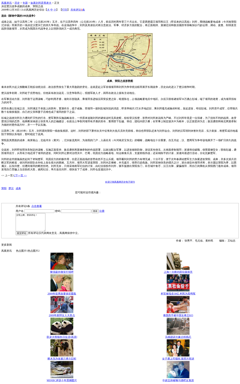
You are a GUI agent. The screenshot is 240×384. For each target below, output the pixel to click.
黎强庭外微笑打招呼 (62, 272)
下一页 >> (21, 175)
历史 (17, 2)
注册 (101, 211)
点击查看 (36, 206)
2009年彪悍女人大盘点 (62, 315)
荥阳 (4, 188)
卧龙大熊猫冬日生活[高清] (62, 337)
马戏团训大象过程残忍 (178, 337)
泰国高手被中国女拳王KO (178, 315)
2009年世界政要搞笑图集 (62, 293)
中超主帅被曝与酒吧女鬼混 (178, 380)
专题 (25, 2)
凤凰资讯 (6, 2)
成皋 (18, 188)
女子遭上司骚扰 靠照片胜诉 (178, 358)
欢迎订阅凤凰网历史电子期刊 (120, 182)
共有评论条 (78, 9)
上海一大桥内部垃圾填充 (178, 272)
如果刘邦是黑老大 (41, 2)
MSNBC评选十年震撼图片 (62, 380)
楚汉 (11, 188)
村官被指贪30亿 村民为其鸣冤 (178, 293)
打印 (64, 9)
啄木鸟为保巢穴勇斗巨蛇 (62, 358)
